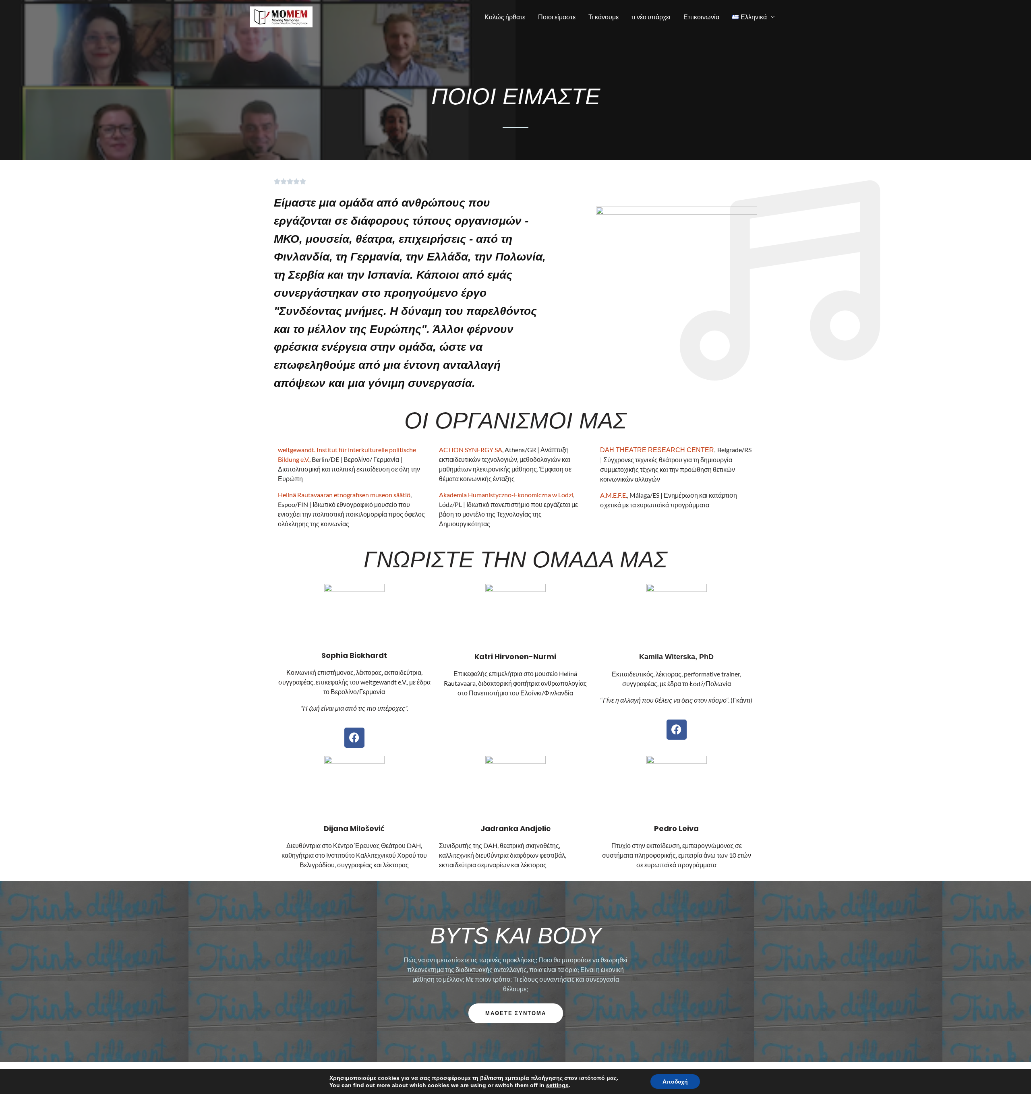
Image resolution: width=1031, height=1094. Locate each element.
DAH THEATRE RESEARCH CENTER (657, 450)
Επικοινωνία (701, 17)
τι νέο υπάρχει (651, 17)
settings (557, 1085)
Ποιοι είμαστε (557, 17)
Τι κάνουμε (603, 17)
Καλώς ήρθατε (504, 17)
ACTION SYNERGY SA (470, 449)
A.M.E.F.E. (613, 495)
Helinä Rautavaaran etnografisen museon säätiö (344, 494)
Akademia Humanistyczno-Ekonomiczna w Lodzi (506, 494)
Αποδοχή (675, 1081)
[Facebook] (354, 738)
